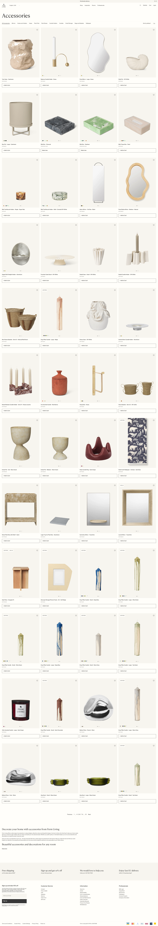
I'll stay (79, 473)
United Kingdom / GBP (79, 463)
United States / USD (79, 460)
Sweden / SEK (79, 468)
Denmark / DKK (79, 466)
